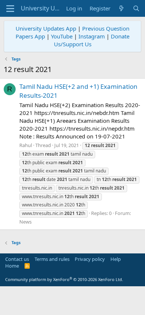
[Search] (136, 8)
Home (12, 265)
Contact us (17, 259)
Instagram (91, 36)
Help (115, 259)
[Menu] (10, 8)
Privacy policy (90, 259)
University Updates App (46, 28)
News (25, 221)
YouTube (61, 36)
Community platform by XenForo (64, 279)
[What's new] (121, 8)
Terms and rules (52, 259)
